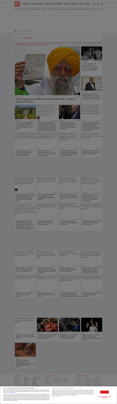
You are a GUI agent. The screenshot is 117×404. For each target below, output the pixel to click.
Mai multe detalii (12, 392)
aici (21, 397)
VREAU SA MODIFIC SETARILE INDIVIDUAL (104, 397)
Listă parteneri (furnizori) (56, 396)
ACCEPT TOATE (104, 392)
